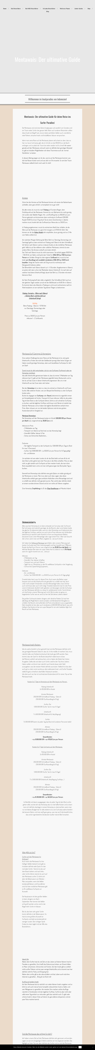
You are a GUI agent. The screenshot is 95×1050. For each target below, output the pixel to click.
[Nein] (93, 1047)
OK (80, 1047)
